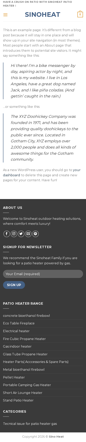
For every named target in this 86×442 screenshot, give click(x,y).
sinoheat (42, 14)
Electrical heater (16, 331)
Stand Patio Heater (18, 400)
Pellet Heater (14, 377)
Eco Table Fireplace (19, 323)
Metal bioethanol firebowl (24, 370)
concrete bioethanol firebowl (26, 316)
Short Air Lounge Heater (22, 393)
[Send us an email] (28, 234)
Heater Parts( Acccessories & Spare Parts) (36, 362)
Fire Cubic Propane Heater (24, 339)
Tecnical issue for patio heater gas (30, 424)
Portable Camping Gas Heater (27, 385)
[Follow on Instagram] (14, 234)
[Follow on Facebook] (6, 234)
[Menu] (5, 15)
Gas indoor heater (17, 346)
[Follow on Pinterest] (35, 234)
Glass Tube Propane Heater (25, 354)
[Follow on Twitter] (21, 234)
